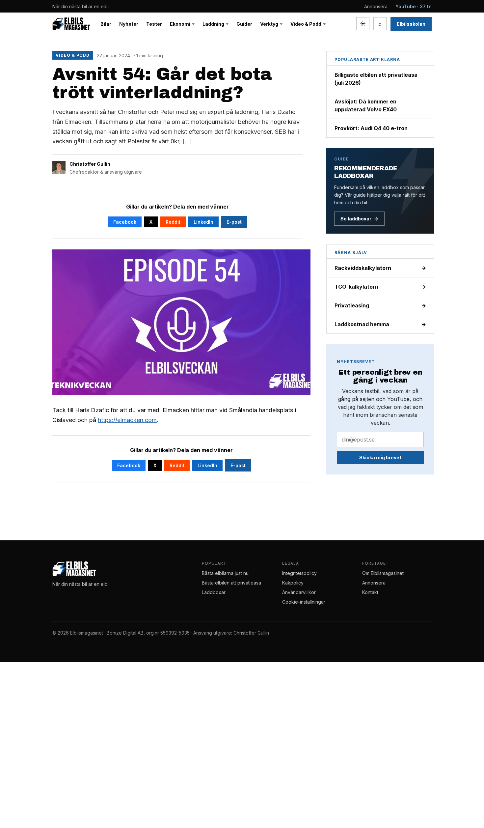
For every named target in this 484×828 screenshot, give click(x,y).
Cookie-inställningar (303, 602)
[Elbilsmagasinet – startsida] (71, 23)
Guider (244, 24)
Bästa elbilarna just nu (225, 573)
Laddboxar (214, 592)
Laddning (213, 24)
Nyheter (128, 24)
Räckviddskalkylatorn (380, 268)
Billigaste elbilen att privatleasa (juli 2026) (376, 78)
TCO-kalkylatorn (380, 286)
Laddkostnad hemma (380, 324)
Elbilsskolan (411, 24)
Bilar (105, 24)
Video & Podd (305, 24)
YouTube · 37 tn (413, 6)
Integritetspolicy (299, 573)
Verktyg (269, 24)
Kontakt (370, 592)
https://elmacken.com (127, 419)
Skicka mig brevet (380, 457)
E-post (234, 222)
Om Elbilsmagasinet (383, 573)
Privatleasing (380, 305)
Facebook (124, 222)
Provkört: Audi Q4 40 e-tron (371, 128)
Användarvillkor (299, 592)
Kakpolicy (293, 582)
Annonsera (376, 6)
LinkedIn (203, 222)
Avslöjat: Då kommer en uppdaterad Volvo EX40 (366, 105)
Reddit (173, 222)
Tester (154, 24)
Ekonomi (180, 24)
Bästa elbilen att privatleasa (231, 582)
